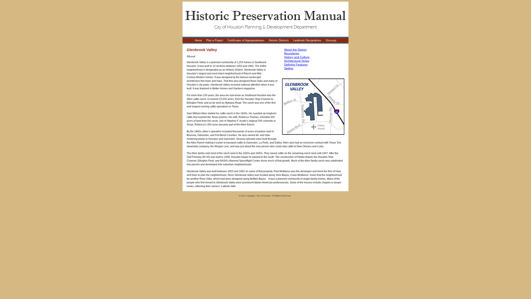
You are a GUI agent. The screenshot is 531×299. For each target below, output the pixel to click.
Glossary (331, 40)
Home (198, 40)
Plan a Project (214, 40)
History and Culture (296, 57)
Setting (288, 68)
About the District (295, 49)
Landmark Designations (307, 40)
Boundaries (291, 53)
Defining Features (296, 64)
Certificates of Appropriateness (246, 40)
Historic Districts (279, 40)
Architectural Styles (296, 60)
